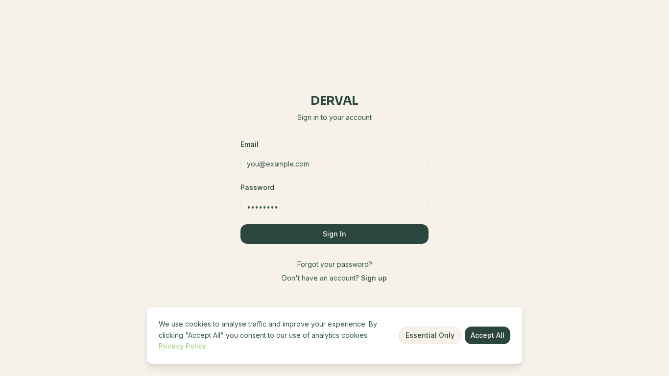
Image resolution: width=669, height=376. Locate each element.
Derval (334, 101)
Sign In (334, 234)
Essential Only (430, 335)
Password (257, 187)
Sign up (374, 278)
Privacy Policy (182, 346)
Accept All (487, 335)
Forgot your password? (334, 264)
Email (249, 144)
